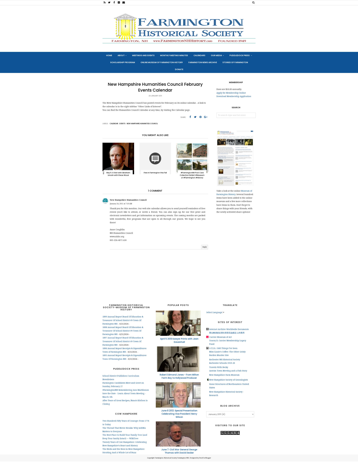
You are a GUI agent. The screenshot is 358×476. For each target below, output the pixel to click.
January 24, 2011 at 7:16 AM (121, 204)
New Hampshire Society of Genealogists (228, 380)
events (122, 123)
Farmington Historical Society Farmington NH (172, 458)
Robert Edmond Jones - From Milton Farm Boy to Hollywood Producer (179, 376)
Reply (204, 247)
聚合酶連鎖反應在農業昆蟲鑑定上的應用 (226, 333)
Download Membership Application (233, 96)
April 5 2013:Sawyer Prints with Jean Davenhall (179, 340)
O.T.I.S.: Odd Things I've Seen (223, 348)
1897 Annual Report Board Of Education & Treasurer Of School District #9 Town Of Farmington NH (123, 341)
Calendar (114, 123)
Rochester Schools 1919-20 (222, 363)
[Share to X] (195, 117)
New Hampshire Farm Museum (224, 375)
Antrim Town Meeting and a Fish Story (228, 371)
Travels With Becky (218, 367)
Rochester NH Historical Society (224, 359)
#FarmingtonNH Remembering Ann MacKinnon (126, 390)
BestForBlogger (205, 458)
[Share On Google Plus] (205, 117)
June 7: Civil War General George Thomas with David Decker (179, 451)
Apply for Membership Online (231, 93)
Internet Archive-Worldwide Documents (229, 329)
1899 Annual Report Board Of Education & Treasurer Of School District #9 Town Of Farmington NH (123, 320)
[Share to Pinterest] (200, 117)
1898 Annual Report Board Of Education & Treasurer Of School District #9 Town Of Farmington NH (123, 330)
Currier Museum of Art (220, 337)
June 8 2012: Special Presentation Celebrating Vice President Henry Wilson (179, 413)
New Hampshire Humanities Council (142, 123)
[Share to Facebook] (190, 117)
